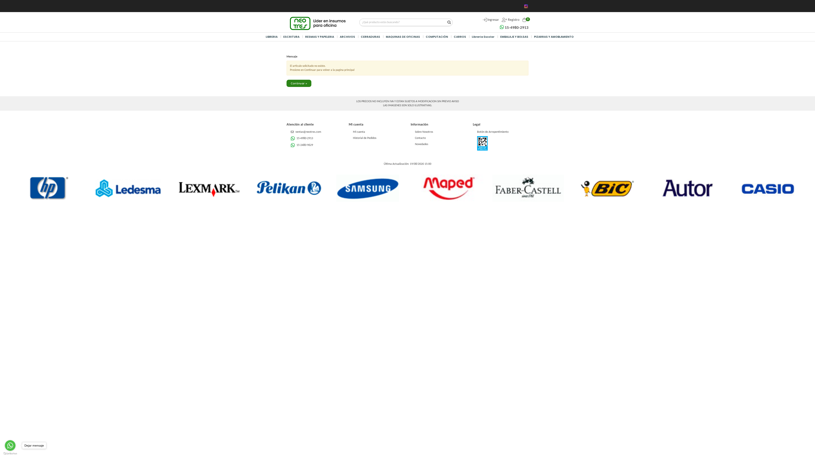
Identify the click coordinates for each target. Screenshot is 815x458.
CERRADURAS (370, 37)
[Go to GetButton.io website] (10, 453)
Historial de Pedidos (364, 138)
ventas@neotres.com (308, 132)
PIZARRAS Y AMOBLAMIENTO (554, 37)
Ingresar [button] (493, 20)
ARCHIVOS (348, 37)
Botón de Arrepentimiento (493, 132)
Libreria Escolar (483, 37)
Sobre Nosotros (424, 132)
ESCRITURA (291, 37)
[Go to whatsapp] (10, 445)
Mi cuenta (359, 132)
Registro (513, 20)
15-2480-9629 (304, 145)
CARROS (460, 37)
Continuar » (299, 83)
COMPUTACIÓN (437, 37)
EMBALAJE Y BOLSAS (514, 37)
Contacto (420, 138)
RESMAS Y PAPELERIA (319, 37)
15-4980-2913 (516, 28)
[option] (49, 188)
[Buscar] (448, 23)
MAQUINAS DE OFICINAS (403, 37)
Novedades (421, 144)
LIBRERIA (272, 37)
